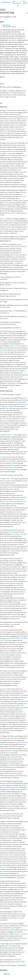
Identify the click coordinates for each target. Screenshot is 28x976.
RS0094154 (22, 783)
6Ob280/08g (7, 974)
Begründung (6, 25)
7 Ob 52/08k (11, 763)
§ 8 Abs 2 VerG (4, 867)
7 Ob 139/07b (9, 501)
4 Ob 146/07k (21, 742)
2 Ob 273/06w (12, 532)
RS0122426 (24, 400)
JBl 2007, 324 (17, 787)
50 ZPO (23, 962)
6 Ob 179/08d (3, 640)
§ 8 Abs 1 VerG (9, 479)
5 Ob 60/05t (16, 499)
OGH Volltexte (25, 2)
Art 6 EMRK (20, 371)
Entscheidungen (6, 2)
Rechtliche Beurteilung (9, 26)
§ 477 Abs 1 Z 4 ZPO (19, 934)
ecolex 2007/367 (18, 501)
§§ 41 (18, 962)
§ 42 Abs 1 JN (7, 408)
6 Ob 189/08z (8, 406)
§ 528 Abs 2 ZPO (12, 467)
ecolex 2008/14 (20, 532)
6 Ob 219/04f (10, 638)
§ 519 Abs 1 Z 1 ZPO (13, 346)
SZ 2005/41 (17, 638)
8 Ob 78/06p (10, 787)
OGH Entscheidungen (16, 2)
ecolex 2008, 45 (18, 585)
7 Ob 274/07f (20, 701)
